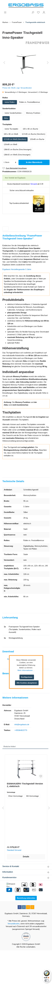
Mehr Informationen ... (26, 670)
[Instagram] (24, 907)
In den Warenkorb (34, 162)
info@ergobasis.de (21, 724)
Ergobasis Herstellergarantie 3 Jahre (16, 269)
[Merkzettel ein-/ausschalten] (40, 776)
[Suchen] (33, 12)
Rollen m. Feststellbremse (29, 102)
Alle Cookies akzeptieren (27, 683)
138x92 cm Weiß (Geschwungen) (17, 155)
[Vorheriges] (4, 63)
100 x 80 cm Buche (30, 129)
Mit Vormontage (32, 796)
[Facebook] (20, 907)
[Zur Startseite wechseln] (26, 5)
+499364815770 (20, 730)
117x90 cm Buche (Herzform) (33, 134)
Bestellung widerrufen (26, 898)
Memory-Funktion (33, 113)
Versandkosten (13, 924)
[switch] (47, 980)
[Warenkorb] (48, 11)
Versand (33, 184)
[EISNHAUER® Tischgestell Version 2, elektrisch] (26, 768)
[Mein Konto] (44, 12)
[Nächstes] (48, 63)
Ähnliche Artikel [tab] (9, 746)
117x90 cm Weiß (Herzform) (15, 139)
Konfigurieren (26, 677)
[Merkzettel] (38, 12)
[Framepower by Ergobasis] (26, 42)
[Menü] (5, 12)
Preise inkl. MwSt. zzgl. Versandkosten (17, 88)
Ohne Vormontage (15, 796)
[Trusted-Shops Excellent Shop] (39, 204)
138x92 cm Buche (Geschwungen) (17, 149)
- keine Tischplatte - (11, 129)
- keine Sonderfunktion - (13, 113)
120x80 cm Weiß (10, 144)
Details (26, 857)
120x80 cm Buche (37, 139)
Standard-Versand (14, 850)
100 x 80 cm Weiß (11, 134)
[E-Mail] (28, 907)
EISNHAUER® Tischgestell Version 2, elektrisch (25, 785)
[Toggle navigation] (5, 228)
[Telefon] (32, 907)
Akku (6, 118)
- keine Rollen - (10, 102)
